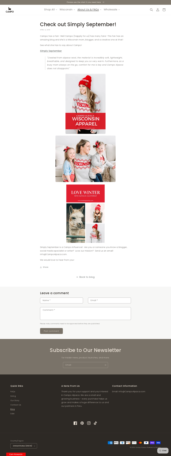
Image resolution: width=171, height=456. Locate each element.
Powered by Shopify (154, 447)
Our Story (14, 400)
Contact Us (15, 405)
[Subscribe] (105, 365)
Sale (12, 413)
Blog (12, 409)
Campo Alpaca (141, 447)
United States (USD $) (22, 446)
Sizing (13, 396)
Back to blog (87, 277)
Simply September (51, 50)
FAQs (12, 391)
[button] (50, 9)
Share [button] (45, 267)
